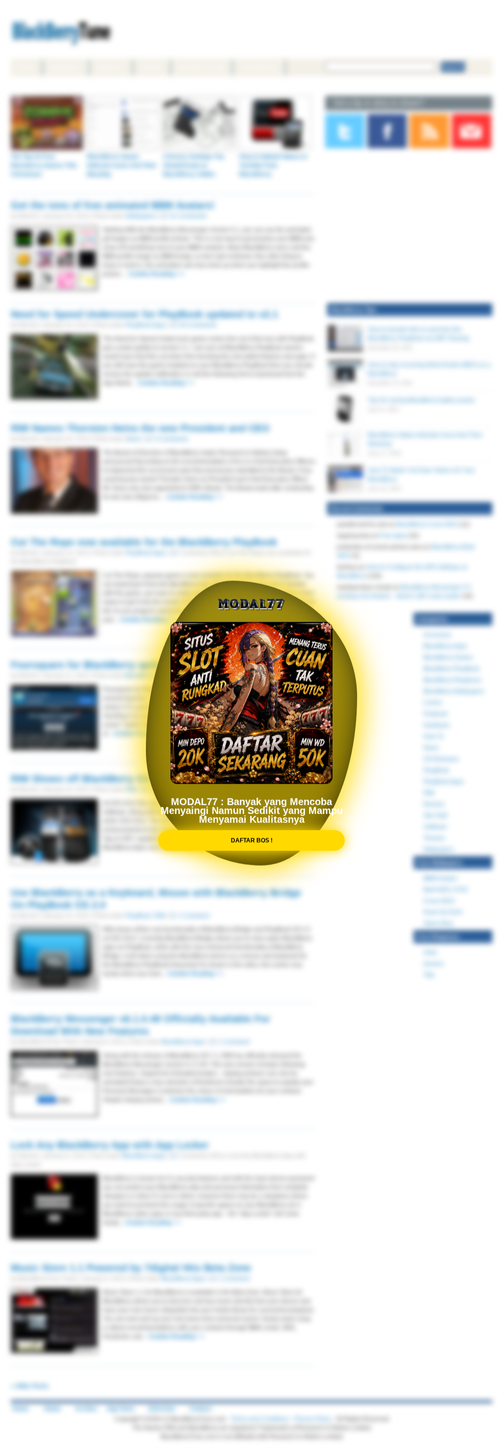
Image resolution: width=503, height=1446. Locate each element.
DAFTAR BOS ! (252, 833)
